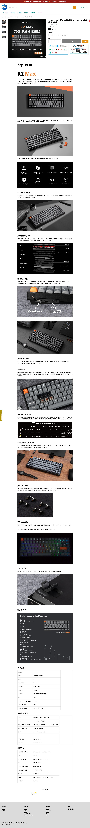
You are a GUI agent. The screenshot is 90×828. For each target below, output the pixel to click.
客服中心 (25, 809)
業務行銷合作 (48, 810)
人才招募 (47, 815)
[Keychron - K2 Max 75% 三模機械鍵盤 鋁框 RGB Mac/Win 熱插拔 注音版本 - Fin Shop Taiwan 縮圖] (3, 27)
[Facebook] (71, 809)
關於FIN (3, 810)
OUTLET (26, 822)
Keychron (54, 24)
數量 (49, 38)
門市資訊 (3, 809)
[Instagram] (73, 809)
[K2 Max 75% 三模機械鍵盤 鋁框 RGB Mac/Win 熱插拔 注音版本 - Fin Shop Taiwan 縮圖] (3, 37)
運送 (24, 813)
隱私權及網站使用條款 (28, 815)
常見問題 (25, 810)
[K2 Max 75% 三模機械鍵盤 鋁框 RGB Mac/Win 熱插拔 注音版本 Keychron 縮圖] (3, 21)
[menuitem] (3, 12)
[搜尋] (74, 7)
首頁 (2, 17)
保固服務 (22, 822)
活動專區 (10, 822)
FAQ (14, 822)
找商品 (6, 822)
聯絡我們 (18, 822)
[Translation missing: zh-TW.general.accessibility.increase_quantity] (59, 41)
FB (46, 813)
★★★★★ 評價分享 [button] (1, 415)
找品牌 (3, 822)
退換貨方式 (28, 813)
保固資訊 (25, 812)
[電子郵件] (68, 809)
